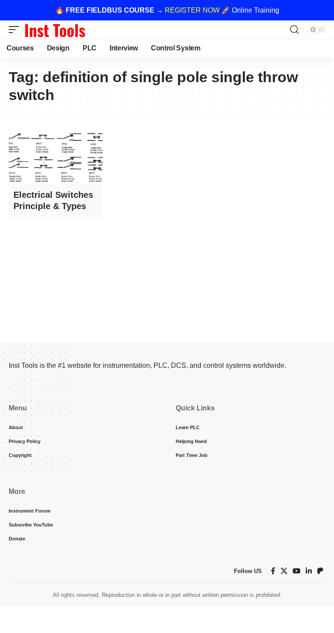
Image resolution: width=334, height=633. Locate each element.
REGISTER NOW (192, 10)
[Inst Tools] (54, 29)
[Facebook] (273, 571)
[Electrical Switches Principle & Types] (56, 156)
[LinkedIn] (309, 571)
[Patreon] (320, 571)
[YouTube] (297, 571)
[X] (284, 571)
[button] (16, 29)
